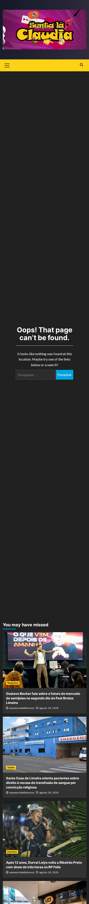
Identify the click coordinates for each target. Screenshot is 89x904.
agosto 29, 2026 (48, 708)
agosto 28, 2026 (48, 792)
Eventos (12, 851)
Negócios (12, 682)
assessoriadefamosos (22, 708)
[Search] (81, 65)
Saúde (11, 767)
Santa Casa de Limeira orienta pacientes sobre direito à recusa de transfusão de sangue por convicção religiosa (42, 782)
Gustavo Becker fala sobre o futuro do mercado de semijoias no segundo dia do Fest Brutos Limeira (43, 698)
